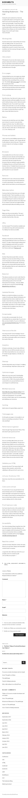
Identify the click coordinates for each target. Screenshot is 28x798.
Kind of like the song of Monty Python (11, 392)
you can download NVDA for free (10, 323)
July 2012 (4, 744)
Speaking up (5, 775)
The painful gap (6, 678)
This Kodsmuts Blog (7, 781)
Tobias (4, 693)
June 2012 (4, 747)
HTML (9, 563)
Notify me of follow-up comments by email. (15, 628)
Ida (16, 9)
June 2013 (4, 726)
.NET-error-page (15, 82)
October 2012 (5, 741)
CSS (5, 563)
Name (4, 600)
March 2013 (5, 732)
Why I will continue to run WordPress (11, 684)
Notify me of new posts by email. (12, 631)
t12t (3, 778)
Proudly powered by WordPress (10, 794)
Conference (5, 756)
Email (4, 607)
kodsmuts (22, 563)
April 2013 (4, 729)
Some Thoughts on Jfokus (8, 675)
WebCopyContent (7, 784)
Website (4, 615)
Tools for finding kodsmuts (9, 681)
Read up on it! (17, 248)
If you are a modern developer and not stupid (13, 672)
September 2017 (6, 717)
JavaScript (14, 563)
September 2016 (6, 720)
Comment (5, 579)
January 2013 (5, 738)
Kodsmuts (8, 2)
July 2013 (4, 723)
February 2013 (6, 735)
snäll (6, 564)
